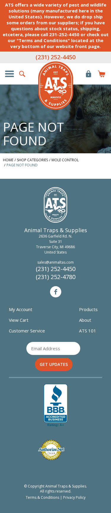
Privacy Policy (74, 497)
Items (101, 73)
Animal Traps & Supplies (55, 85)
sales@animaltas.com (55, 262)
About (85, 320)
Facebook (55, 291)
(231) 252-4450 (55, 57)
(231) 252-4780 (55, 277)
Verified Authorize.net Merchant (51, 450)
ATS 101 (87, 331)
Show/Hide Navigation (9, 73)
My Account (20, 309)
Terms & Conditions (42, 497)
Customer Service (27, 331)
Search (22, 73)
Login (88, 73)
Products (88, 309)
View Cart (18, 320)
